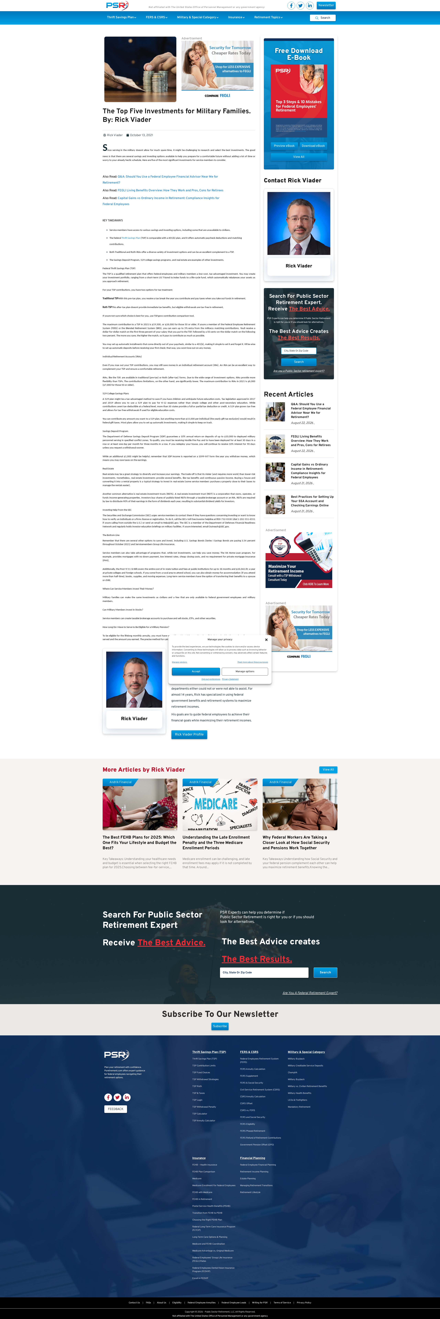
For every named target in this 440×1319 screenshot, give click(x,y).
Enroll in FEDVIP (200, 1278)
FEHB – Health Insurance (204, 1165)
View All (328, 770)
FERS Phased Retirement (252, 1131)
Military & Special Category (306, 1052)
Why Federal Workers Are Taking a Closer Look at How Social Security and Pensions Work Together (296, 843)
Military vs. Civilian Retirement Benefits (307, 1086)
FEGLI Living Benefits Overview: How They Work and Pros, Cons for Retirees (170, 191)
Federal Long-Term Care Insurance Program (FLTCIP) (213, 1228)
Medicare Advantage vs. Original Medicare (213, 1251)
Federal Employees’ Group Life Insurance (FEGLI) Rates (212, 1259)
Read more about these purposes (253, 662)
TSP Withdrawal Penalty (204, 1107)
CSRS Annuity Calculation (252, 1096)
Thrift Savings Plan (131, 238)
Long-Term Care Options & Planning (209, 1237)
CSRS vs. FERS (247, 1110)
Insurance (199, 1158)
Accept (196, 671)
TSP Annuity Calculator (203, 1120)
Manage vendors (179, 662)
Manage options (245, 671)
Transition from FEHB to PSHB (207, 1213)
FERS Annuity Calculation (252, 1069)
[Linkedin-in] (310, 5)
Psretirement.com (113, 1070)
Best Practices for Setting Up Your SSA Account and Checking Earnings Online (312, 501)
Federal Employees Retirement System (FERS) (259, 1061)
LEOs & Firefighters (297, 1100)
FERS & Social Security (251, 1083)
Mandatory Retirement (299, 1107)
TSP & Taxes (198, 1093)
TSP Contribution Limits (204, 1065)
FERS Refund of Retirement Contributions (260, 1138)
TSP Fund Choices (201, 1072)
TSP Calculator (199, 1114)
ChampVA (292, 1072)
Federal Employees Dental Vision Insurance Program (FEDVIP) (213, 1270)
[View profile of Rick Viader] (134, 707)
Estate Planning (248, 1178)
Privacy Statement (230, 679)
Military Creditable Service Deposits (305, 1065)
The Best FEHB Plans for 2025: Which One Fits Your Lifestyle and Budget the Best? (139, 843)
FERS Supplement (249, 1076)
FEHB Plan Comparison (203, 1171)
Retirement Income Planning (254, 1171)
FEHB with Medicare (202, 1192)
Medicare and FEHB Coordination (208, 1244)
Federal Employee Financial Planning (258, 1165)
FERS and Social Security (252, 1117)
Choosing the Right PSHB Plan (207, 1220)
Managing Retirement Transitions (256, 1185)
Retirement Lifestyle (250, 1192)
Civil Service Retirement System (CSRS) (260, 1090)
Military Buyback (296, 1059)
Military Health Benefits (299, 1093)
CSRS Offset (246, 1103)
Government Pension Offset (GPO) (257, 1145)
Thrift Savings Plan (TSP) (209, 1052)
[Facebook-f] (291, 5)
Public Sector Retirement (217, 1312)
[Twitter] (300, 5)
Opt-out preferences (211, 679)
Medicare (196, 1178)
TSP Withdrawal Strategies (205, 1079)
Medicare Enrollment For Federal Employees (213, 1185)
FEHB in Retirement (202, 1199)
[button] (266, 639)
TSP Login (197, 1100)
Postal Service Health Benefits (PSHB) (211, 1206)
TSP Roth (197, 1086)
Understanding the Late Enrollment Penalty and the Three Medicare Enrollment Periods (216, 843)
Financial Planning (252, 1158)
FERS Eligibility (247, 1124)
